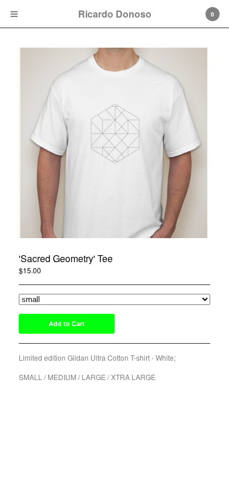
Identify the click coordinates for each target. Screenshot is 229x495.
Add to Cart (67, 323)
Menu (14, 14)
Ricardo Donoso (114, 14)
